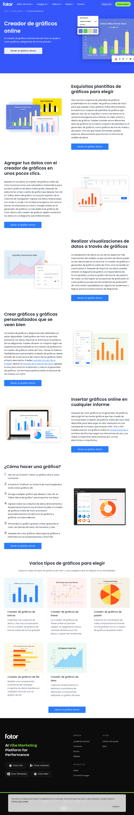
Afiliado (76, 756)
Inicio (6, 11)
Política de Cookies (19, 801)
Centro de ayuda (110, 741)
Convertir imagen (81, 775)
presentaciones (118, 430)
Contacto (77, 746)
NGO (105, 746)
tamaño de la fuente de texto (38, 363)
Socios (76, 751)
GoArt (76, 770)
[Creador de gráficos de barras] (23, 593)
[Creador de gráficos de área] (67, 658)
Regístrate (106, 4)
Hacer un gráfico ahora (23, 50)
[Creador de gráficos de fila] (23, 658)
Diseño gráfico (18, 11)
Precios (80, 4)
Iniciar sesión (123, 4)
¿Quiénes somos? (81, 741)
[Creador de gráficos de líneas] (67, 593)
